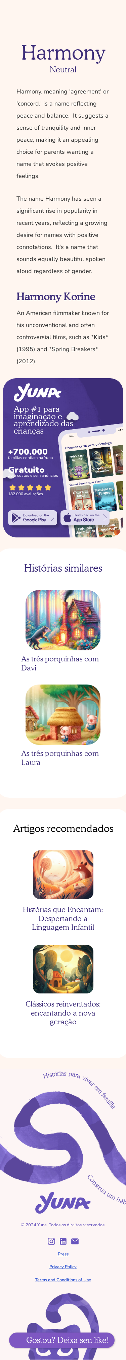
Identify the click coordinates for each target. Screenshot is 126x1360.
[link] (32, 517)
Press (63, 1254)
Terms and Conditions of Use (63, 1280)
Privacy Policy (63, 1267)
